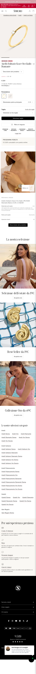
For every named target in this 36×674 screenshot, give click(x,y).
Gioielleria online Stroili (9, 15)
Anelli (20, 15)
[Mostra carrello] (33, 11)
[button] (18, 131)
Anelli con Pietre (28, 15)
